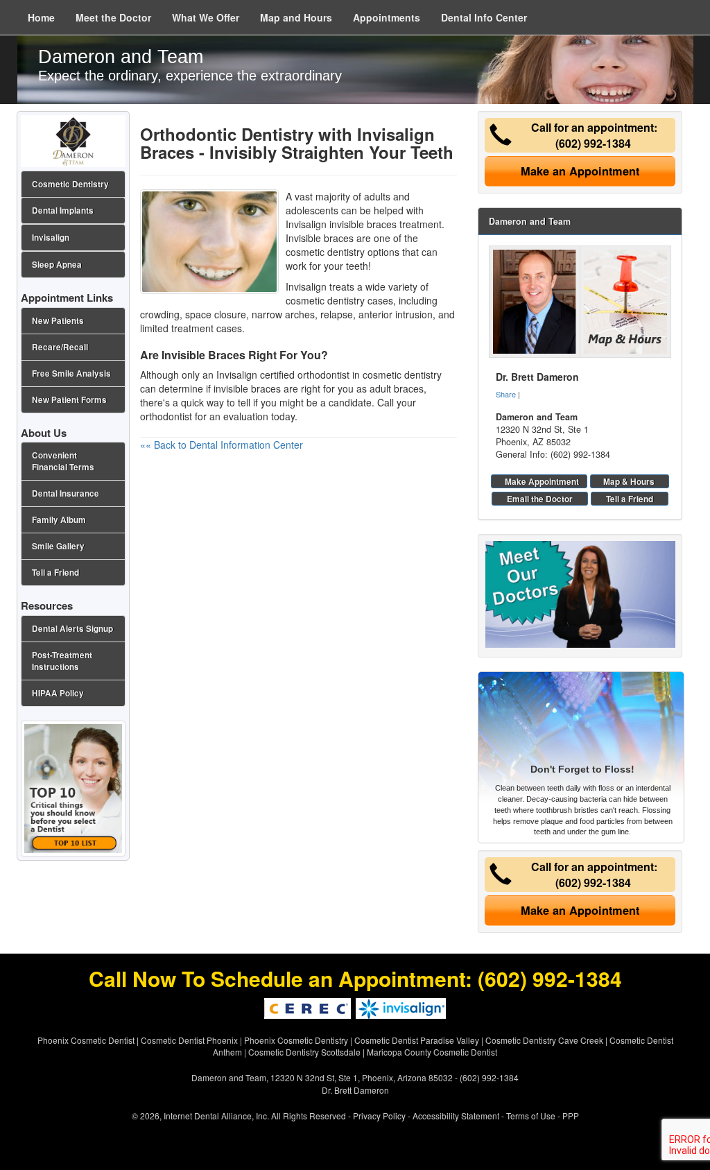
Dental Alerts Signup (72, 629)
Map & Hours (629, 481)
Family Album (59, 520)
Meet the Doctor (113, 17)
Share (506, 393)
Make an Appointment (580, 171)
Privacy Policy (379, 1115)
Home (41, 17)
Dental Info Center (484, 17)
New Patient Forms (69, 400)
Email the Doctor (540, 498)
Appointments (386, 17)
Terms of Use (530, 1115)
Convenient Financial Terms (63, 461)
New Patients (58, 321)
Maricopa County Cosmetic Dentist (432, 1052)
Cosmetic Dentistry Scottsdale (304, 1052)
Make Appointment (542, 481)
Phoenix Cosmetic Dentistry (296, 1040)
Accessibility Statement (456, 1115)
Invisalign (50, 237)
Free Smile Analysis (71, 373)
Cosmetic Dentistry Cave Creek (544, 1040)
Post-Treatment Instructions (62, 661)
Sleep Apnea (57, 264)
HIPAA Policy (58, 693)
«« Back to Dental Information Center (221, 444)
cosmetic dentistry (402, 374)
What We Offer (205, 17)
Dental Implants (63, 210)
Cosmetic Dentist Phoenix (189, 1040)
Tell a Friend (629, 498)
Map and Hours (296, 17)
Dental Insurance (65, 493)
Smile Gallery (58, 546)
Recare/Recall (60, 347)
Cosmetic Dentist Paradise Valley (416, 1040)
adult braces (397, 388)
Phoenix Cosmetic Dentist (86, 1040)
